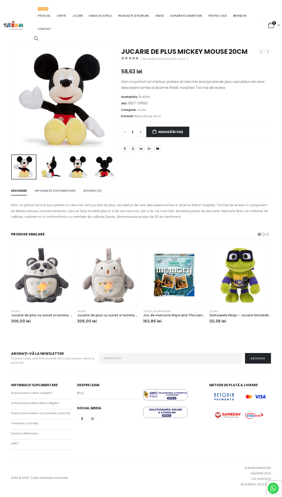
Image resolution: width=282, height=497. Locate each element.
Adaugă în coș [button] (65, 252)
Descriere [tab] (19, 191)
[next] (268, 52)
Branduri (240, 16)
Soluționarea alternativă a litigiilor (35, 403)
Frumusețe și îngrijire (133, 16)
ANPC (15, 443)
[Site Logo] (13, 25)
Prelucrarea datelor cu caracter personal (40, 413)
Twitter (132, 148)
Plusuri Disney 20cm (147, 116)
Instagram (92, 418)
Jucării (77, 16)
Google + (149, 148)
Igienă (159, 16)
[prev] (261, 52)
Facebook (124, 148)
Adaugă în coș (170, 132)
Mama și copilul (100, 16)
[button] (36, 38)
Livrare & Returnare (24, 433)
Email (157, 148)
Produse (44, 13)
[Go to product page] (41, 275)
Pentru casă (217, 16)
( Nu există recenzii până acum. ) (164, 59)
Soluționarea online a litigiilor (31, 393)
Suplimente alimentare (186, 16)
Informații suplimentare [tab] (55, 191)
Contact (44, 29)
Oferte (61, 16)
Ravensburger (162, 311)
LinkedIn (141, 148)
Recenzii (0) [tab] (92, 191)
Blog (80, 393)
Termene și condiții (24, 423)
